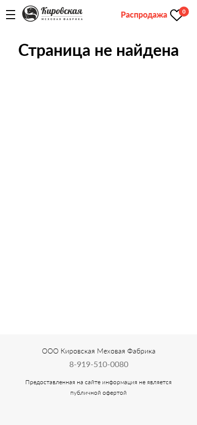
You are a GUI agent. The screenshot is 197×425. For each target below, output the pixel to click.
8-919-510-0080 (98, 364)
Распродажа (144, 14)
